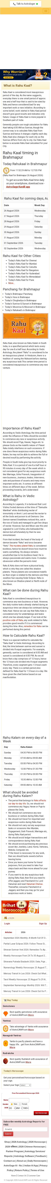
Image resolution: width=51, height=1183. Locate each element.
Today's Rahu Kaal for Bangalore (23, 270)
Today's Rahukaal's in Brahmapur (20, 310)
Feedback (41, 1156)
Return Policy (22, 1170)
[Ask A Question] (25, 74)
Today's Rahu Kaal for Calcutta (22, 267)
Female (24, 1104)
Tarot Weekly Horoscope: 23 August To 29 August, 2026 (27, 979)
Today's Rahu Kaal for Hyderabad (23, 273)
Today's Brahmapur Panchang (19, 294)
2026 (23, 932)
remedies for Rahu (33, 626)
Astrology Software (24, 1156)
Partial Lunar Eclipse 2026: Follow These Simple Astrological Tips (27, 943)
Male (15, 1104)
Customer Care (34, 1176)
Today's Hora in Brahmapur (17, 297)
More (31, 1015)
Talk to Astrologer (25, 3)
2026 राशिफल (11, 1147)
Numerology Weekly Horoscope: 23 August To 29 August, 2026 (27, 967)
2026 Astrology (19, 1142)
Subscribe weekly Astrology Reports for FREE (24, 1123)
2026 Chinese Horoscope (32, 1147)
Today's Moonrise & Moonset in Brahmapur (25, 307)
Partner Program (15, 1151)
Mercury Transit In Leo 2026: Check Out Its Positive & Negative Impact (27, 991)
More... (11, 283)
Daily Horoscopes (37, 1161)
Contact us (9, 1161)
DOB (6, 1107)
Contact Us (22, 1176)
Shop (7, 1142)
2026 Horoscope (37, 1142)
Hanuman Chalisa (34, 884)
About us (21, 1161)
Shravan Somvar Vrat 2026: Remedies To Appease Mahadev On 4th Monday (27, 949)
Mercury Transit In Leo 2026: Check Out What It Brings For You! (27, 973)
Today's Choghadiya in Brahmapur (20, 300)
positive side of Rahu (13, 620)
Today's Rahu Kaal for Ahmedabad (24, 276)
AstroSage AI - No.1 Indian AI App (21, 1165)
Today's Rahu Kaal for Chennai (22, 260)
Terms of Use (37, 1170)
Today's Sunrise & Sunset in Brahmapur (23, 303)
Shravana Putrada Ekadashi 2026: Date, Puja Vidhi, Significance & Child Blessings (27, 961)
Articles (8, 932)
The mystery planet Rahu (21, 545)
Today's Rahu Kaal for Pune (21, 280)
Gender (5, 1104)
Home (13, 1176)
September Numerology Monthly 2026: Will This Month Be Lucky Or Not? (27, 985)
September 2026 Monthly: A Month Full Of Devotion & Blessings (27, 938)
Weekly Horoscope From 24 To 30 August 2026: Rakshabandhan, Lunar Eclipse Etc (27, 955)
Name (6, 1100)
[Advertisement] (25, 41)
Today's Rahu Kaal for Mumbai (22, 263)
